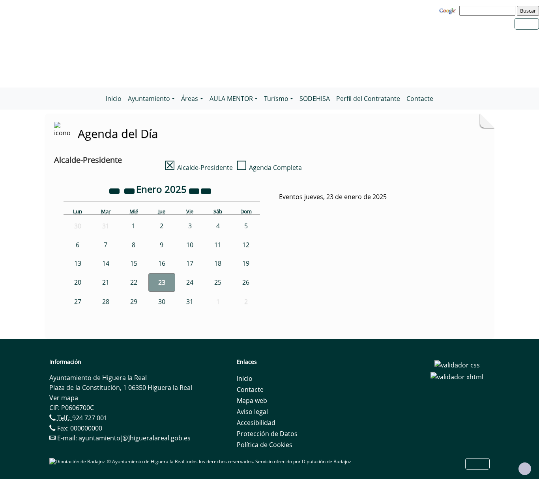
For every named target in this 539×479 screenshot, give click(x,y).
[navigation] (488, 11)
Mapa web (252, 400)
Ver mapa (63, 397)
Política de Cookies (264, 444)
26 (245, 282)
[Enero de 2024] (115, 190)
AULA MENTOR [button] (231, 98)
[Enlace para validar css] (457, 364)
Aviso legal (252, 411)
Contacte (419, 98)
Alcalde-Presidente (198, 167)
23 (161, 282)
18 (217, 263)
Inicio (114, 98)
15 (133, 263)
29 (133, 301)
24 (189, 282)
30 (161, 301)
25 (217, 282)
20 (77, 282)
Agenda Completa (269, 167)
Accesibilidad (256, 422)
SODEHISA (314, 98)
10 (189, 244)
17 (189, 263)
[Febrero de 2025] (206, 190)
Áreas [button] (189, 98)
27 (77, 301)
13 (77, 263)
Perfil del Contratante (368, 98)
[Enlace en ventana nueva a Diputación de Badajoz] (78, 461)
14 (105, 263)
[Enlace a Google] (448, 10)
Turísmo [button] (276, 98)
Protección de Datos (267, 433)
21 (105, 282)
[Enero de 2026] (195, 190)
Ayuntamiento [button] (149, 98)
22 (133, 282)
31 (189, 301)
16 (161, 263)
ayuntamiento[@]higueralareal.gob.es (135, 438)
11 (217, 244)
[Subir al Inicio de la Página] (524, 468)
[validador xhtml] (456, 376)
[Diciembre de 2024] (130, 190)
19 (245, 263)
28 (105, 301)
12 (245, 244)
